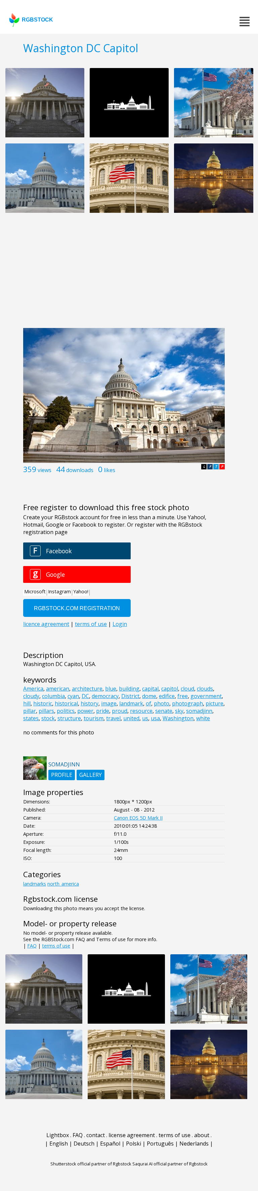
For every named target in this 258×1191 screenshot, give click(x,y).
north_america (63, 884)
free (182, 696)
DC (85, 696)
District (130, 696)
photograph (187, 703)
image (109, 703)
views (44, 470)
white (203, 718)
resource (141, 711)
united (131, 718)
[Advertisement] (129, 274)
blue (110, 688)
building (129, 688)
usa (155, 718)
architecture (87, 688)
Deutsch (84, 1143)
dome (149, 696)
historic (42, 703)
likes (109, 470)
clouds (205, 688)
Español (110, 1143)
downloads (79, 470)
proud (119, 711)
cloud (187, 688)
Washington (178, 718)
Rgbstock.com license (60, 899)
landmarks (34, 884)
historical (66, 703)
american (57, 688)
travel (113, 718)
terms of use (56, 945)
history (89, 703)
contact (95, 1135)
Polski (133, 1143)
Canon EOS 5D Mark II (138, 818)
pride (102, 711)
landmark (131, 703)
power (85, 711)
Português (160, 1143)
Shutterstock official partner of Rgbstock (90, 1164)
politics (66, 711)
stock (48, 718)
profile (61, 775)
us (145, 718)
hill (27, 703)
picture (214, 703)
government (206, 696)
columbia (53, 696)
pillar (29, 711)
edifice (167, 696)
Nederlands (194, 1143)
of (148, 703)
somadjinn (199, 711)
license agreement (132, 1135)
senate (163, 711)
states (31, 718)
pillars (46, 711)
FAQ (32, 945)
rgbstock (37, 20)
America (33, 688)
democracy (105, 696)
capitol (169, 688)
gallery (90, 775)
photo (161, 703)
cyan (73, 696)
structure (69, 718)
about (201, 1135)
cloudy (31, 696)
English (58, 1143)
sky (179, 711)
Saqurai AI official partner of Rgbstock (170, 1164)
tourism (93, 718)
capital (150, 688)
